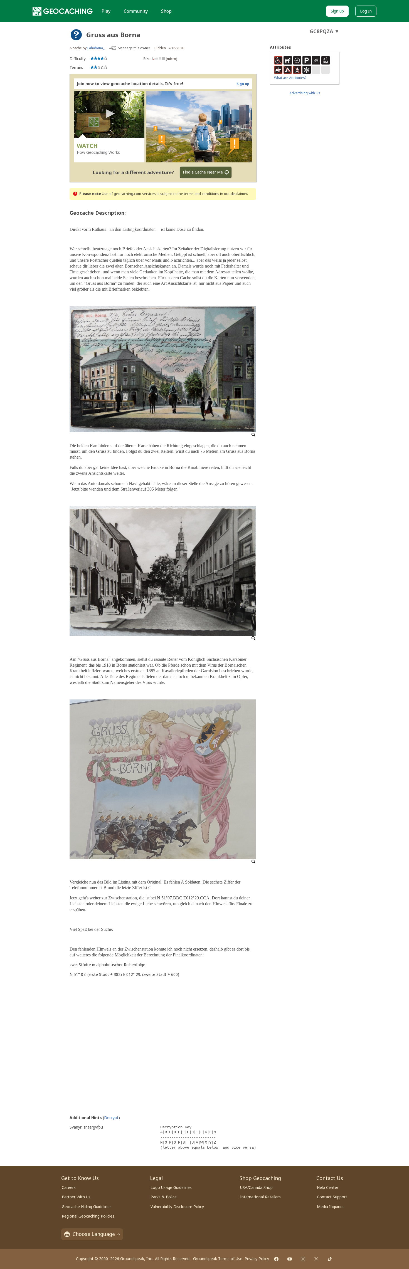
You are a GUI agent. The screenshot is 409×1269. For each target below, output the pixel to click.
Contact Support (332, 1196)
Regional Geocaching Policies (88, 1216)
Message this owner (134, 48)
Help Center (327, 1187)
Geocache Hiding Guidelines (87, 1206)
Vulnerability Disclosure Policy (177, 1206)
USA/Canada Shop (256, 1187)
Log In (366, 11)
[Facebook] (276, 1259)
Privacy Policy (257, 1258)
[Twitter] (316, 1259)
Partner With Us (76, 1196)
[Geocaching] (63, 11)
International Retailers (260, 1196)
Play (106, 11)
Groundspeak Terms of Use (217, 1258)
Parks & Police (164, 1196)
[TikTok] (329, 1259)
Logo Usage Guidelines (171, 1187)
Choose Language (94, 1234)
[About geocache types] (76, 34)
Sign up (337, 11)
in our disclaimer (233, 193)
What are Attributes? (290, 77)
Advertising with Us (304, 93)
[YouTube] (289, 1259)
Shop (166, 11)
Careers (69, 1187)
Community (136, 11)
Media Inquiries (330, 1206)
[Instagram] (303, 1259)
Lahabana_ (95, 48)
